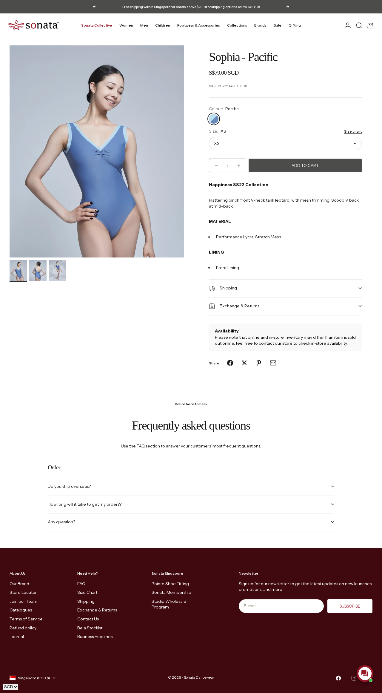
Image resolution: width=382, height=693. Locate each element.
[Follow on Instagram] (354, 678)
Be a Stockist (89, 628)
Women (126, 25)
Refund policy (23, 628)
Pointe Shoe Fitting (170, 583)
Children (162, 25)
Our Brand (19, 583)
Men (144, 25)
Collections (237, 25)
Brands (260, 25)
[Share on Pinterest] (258, 363)
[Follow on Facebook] (338, 678)
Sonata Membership (171, 592)
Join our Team (23, 601)
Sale (277, 25)
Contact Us (88, 619)
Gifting (295, 25)
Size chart (353, 131)
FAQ (81, 583)
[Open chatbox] (365, 673)
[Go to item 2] (38, 270)
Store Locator (23, 592)
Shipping (86, 601)
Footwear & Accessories (198, 25)
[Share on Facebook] (230, 363)
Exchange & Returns (97, 610)
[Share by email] (273, 363)
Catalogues (21, 610)
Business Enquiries (95, 636)
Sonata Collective (96, 25)
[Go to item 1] (18, 270)
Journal (17, 636)
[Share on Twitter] (244, 363)
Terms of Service (26, 619)
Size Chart (87, 592)
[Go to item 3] (57, 270)
